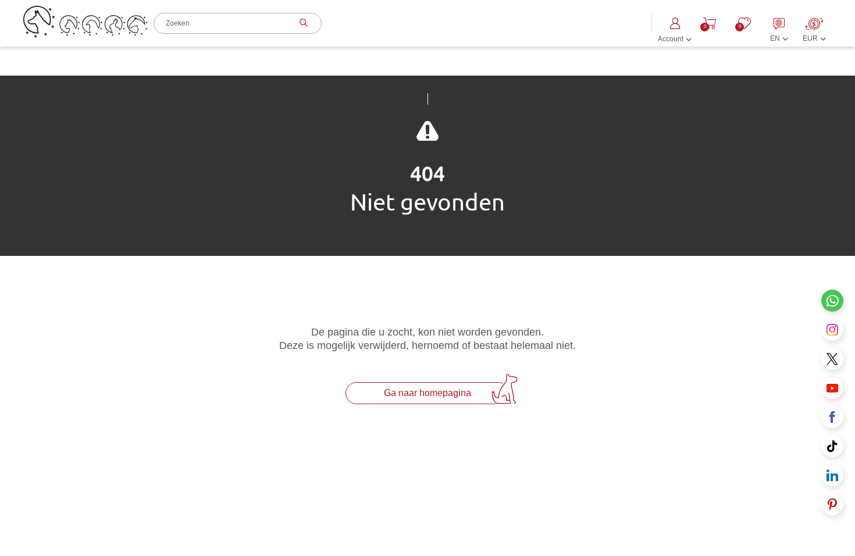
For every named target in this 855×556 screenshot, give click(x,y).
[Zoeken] (302, 23)
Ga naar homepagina (427, 393)
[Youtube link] (832, 388)
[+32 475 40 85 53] (832, 301)
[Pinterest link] (832, 504)
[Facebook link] (832, 417)
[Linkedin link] (832, 475)
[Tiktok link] (832, 446)
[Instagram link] (832, 330)
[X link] (832, 359)
